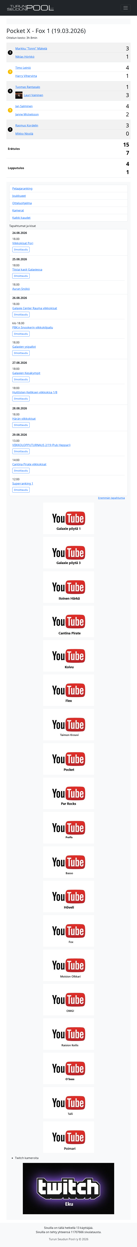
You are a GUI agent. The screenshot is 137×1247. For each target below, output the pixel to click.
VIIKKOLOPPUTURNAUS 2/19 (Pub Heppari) (41, 445)
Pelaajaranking (22, 188)
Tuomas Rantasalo (27, 87)
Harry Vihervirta (26, 76)
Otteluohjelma (22, 203)
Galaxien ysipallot (24, 347)
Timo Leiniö (23, 68)
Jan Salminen (24, 106)
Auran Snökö (21, 289)
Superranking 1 (22, 483)
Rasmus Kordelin (26, 125)
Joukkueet (19, 196)
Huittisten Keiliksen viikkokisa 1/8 (34, 392)
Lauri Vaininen (33, 95)
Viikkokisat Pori (22, 243)
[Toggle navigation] (126, 7)
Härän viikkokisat (24, 419)
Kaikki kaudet (21, 218)
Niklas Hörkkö (24, 57)
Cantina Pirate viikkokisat (29, 464)
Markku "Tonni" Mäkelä (31, 48)
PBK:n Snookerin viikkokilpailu (32, 327)
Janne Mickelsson (27, 114)
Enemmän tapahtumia (111, 498)
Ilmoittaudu (21, 249)
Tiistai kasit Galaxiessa (27, 269)
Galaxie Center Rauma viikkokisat (34, 308)
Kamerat (18, 210)
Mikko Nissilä (24, 134)
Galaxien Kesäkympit (26, 373)
